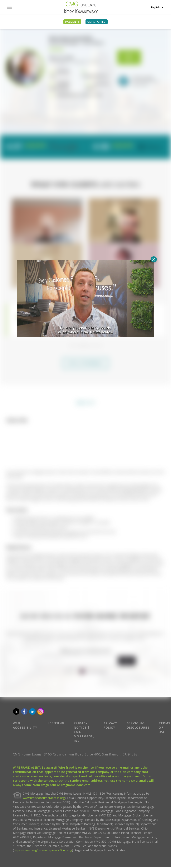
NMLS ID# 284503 (61, 57)
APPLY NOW (129, 57)
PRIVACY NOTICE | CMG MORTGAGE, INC (84, 741)
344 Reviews (30, 149)
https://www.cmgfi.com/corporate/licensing (43, 859)
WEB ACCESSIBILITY (25, 734)
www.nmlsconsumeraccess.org (44, 807)
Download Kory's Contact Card (79, 95)
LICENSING (55, 732)
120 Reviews (117, 149)
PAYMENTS (72, 22)
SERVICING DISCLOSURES (138, 734)
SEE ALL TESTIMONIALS (85, 372)
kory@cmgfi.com (95, 76)
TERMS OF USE (164, 736)
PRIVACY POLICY (110, 734)
